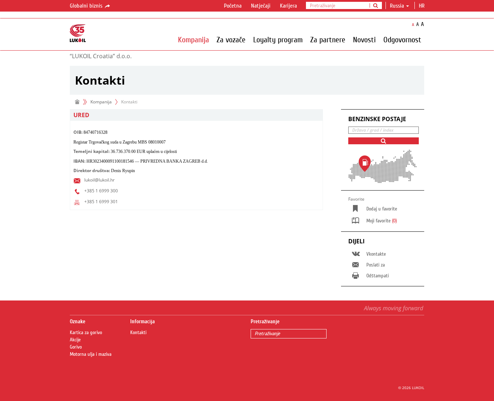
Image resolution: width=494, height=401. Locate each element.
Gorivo (76, 347)
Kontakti (138, 333)
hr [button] (422, 6)
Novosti (364, 39)
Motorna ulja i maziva (90, 354)
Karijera (288, 6)
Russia (397, 6)
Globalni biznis (87, 6)
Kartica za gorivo (86, 333)
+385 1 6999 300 (101, 190)
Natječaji (261, 6)
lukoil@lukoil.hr (99, 180)
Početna (233, 6)
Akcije (75, 340)
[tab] (196, 115)
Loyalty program (278, 39)
